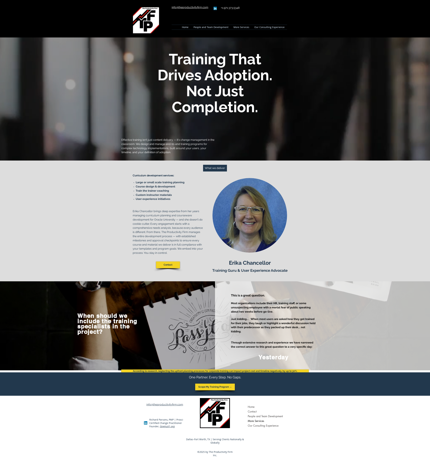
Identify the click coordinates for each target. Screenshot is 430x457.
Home (251, 407)
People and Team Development (265, 416)
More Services (256, 421)
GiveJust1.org (167, 426)
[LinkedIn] (215, 8)
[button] (241, 27)
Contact (252, 411)
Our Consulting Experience (263, 425)
